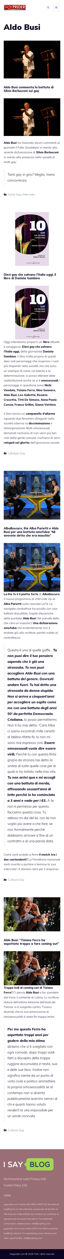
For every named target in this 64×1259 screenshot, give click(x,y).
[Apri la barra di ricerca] (48, 7)
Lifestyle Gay (16, 453)
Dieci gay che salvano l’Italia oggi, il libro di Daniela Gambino (30, 276)
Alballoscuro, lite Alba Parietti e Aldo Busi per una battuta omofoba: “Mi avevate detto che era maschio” (31, 531)
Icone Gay (14, 194)
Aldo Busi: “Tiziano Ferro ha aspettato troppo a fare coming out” (31, 942)
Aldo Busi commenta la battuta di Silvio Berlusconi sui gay (29, 89)
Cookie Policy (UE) (15, 1185)
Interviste (28, 194)
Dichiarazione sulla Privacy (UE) (25, 1179)
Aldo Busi (10, 142)
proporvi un (38, 342)
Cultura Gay (16, 879)
